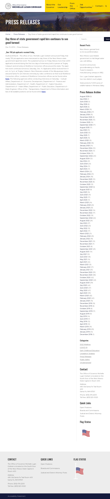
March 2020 (84, 296)
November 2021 (86, 244)
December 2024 (86, 148)
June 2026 (84, 102)
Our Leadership (62, 6)
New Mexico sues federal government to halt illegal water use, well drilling (92, 58)
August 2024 (85, 159)
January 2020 (85, 301)
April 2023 (83, 200)
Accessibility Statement (16, 496)
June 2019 (84, 319)
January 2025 (85, 146)
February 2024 (85, 174)
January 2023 (85, 208)
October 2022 (85, 215)
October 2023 (85, 184)
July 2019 (83, 316)
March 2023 (84, 202)
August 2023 (84, 190)
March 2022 (84, 234)
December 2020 (86, 272)
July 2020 (83, 285)
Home (7, 34)
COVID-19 (83, 348)
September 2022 (86, 218)
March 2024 (84, 171)
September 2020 (86, 280)
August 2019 (84, 314)
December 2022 (86, 210)
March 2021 (84, 265)
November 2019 (86, 306)
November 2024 (86, 151)
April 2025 (83, 138)
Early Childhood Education (90, 351)
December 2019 (86, 303)
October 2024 (85, 153)
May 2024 (83, 166)
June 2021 (83, 257)
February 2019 (85, 329)
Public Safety (85, 360)
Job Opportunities (86, 6)
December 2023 (86, 179)
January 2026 (85, 115)
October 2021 (85, 246)
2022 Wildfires (85, 345)
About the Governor (50, 6)
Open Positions (85, 407)
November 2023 (86, 182)
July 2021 (83, 254)
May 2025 (83, 135)
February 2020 (85, 298)
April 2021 (83, 262)
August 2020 (85, 283)
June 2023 (84, 195)
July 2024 (83, 161)
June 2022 (84, 226)
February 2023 (85, 205)
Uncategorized (85, 363)
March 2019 (84, 327)
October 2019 (85, 309)
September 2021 (86, 249)
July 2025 (83, 130)
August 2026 (84, 96)
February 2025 (85, 143)
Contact (99, 6)
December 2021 (86, 241)
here (7, 79)
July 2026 (83, 99)
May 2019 (83, 321)
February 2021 (85, 267)
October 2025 (85, 122)
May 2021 (83, 259)
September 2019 (86, 311)
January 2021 (85, 270)
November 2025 (86, 120)
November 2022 (86, 213)
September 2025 (86, 125)
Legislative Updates (87, 354)
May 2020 (83, 290)
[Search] (106, 6)
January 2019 (85, 332)
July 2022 (83, 223)
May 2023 (83, 197)
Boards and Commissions (89, 410)
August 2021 (84, 252)
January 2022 (85, 239)
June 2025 (84, 133)
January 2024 (85, 177)
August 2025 (84, 127)
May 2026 (83, 104)
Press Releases (19, 34)
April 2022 (83, 231)
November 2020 (86, 275)
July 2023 (83, 192)
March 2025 (84, 140)
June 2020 (84, 288)
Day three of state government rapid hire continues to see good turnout (55, 34)
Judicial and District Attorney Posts (54, 473)
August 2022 (84, 221)
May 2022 (83, 228)
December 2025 (86, 117)
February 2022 (85, 236)
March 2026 (84, 109)
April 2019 (83, 324)
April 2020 (83, 293)
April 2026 (83, 107)
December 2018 (86, 334)
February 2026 (85, 112)
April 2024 (83, 169)
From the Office (73, 6)
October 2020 (85, 277)
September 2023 (86, 187)
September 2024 (86, 156)
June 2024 (84, 164)
